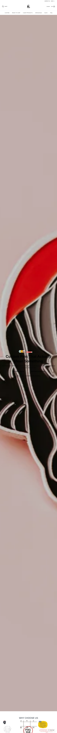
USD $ (52, 1)
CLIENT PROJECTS (28, 12)
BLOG (46, 12)
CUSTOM (7, 12)
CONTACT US (47, 1)
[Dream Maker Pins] (28, 6)
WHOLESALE (38, 12)
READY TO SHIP (16, 12)
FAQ (51, 12)
